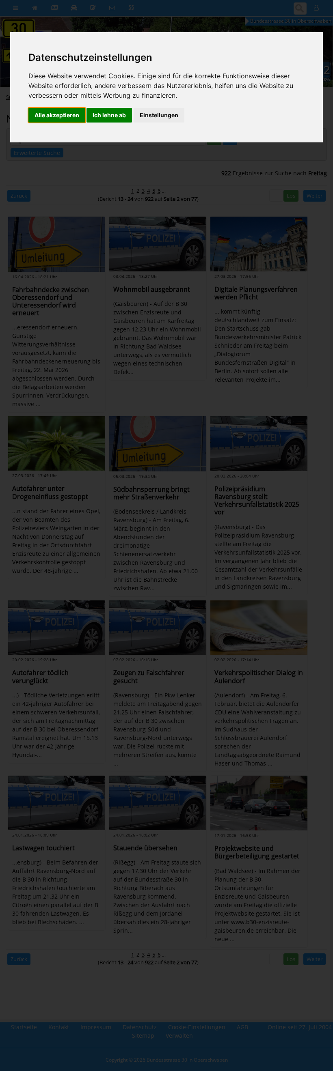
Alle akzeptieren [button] (57, 115)
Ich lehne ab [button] (109, 115)
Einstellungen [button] (159, 115)
